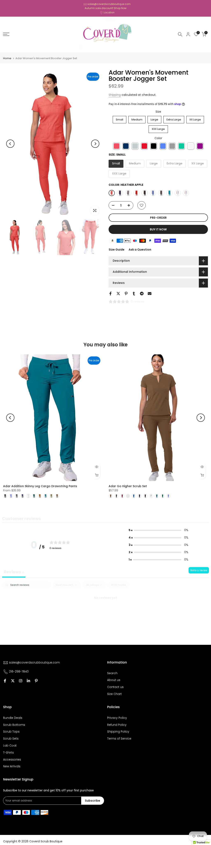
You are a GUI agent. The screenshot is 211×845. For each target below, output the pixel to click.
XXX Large (158, 128)
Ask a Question (140, 249)
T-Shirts (8, 752)
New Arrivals (11, 766)
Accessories (12, 759)
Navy (125, 146)
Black (153, 146)
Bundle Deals (12, 718)
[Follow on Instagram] (20, 680)
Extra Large (174, 118)
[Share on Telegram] (142, 293)
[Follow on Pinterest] (36, 680)
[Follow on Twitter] (13, 680)
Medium (137, 118)
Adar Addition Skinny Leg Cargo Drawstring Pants (40, 486)
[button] (158, 530)
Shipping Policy (118, 731)
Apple (144, 146)
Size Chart (114, 694)
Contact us (115, 687)
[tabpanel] (105, 612)
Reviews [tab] (14, 572)
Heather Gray (135, 146)
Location (109, 12)
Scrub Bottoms (14, 725)
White (190, 146)
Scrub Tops (11, 731)
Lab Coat (10, 745)
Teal (181, 146)
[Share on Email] (149, 293)
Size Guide (116, 249)
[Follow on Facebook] (5, 680)
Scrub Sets (11, 738)
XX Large (195, 118)
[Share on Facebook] (110, 293)
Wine (200, 146)
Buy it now (158, 229)
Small (119, 118)
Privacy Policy (117, 718)
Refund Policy (117, 725)
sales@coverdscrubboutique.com (109, 4)
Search (112, 673)
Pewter (172, 146)
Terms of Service (119, 738)
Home (7, 58)
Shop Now (120, 8)
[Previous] (10, 144)
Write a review (198, 570)
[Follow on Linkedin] (28, 680)
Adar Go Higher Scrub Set (128, 486)
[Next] (95, 144)
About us (113, 680)
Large (154, 118)
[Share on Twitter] (118, 293)
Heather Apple (116, 146)
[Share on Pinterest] (126, 293)
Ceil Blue (162, 146)
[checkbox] (118, 585)
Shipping (115, 95)
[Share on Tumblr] (134, 293)
